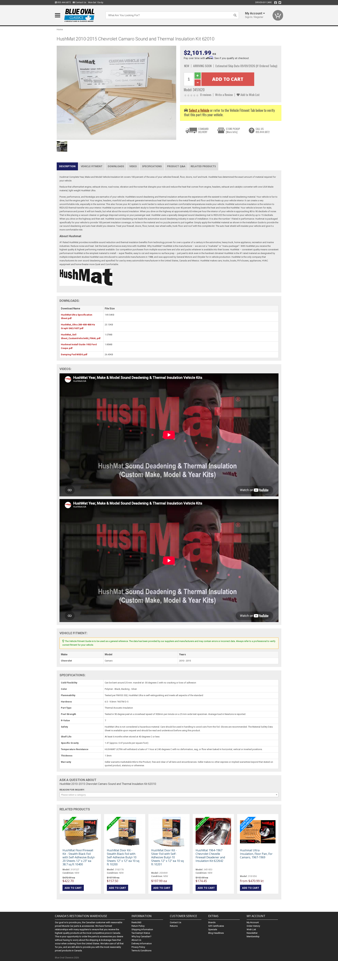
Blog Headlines (216, 933)
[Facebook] (275, 2)
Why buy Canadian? (141, 936)
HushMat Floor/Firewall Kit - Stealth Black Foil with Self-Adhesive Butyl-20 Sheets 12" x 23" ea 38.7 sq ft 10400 (78, 857)
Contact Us (80, 2)
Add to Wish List (250, 94)
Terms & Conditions (141, 950)
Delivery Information (142, 943)
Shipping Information (142, 929)
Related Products (203, 166)
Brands (211, 922)
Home (60, 29)
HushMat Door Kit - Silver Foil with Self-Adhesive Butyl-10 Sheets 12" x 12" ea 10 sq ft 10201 (167, 857)
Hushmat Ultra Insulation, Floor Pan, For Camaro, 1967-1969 (256, 853)
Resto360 (136, 922)
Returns (174, 926)
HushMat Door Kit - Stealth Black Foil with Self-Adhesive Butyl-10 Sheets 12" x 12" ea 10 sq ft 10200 (123, 857)
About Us (136, 940)
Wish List (251, 929)
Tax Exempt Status (141, 933)
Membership (253, 936)
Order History (253, 926)
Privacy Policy (138, 947)
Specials (212, 929)
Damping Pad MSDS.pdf (74, 354)
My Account (253, 922)
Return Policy (138, 926)
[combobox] (169, 794)
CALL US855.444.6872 (263, 130)
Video (133, 166)
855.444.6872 (64, 2)
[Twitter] (279, 2)
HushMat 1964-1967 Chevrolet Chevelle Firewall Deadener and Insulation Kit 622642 (210, 855)
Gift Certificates (216, 926)
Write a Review (224, 94)
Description (67, 166)
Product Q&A (176, 166)
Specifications (152, 166)
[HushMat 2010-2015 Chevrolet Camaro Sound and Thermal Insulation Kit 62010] (116, 92)
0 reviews (205, 94)
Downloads (116, 166)
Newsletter (252, 933)
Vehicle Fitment (91, 166)
